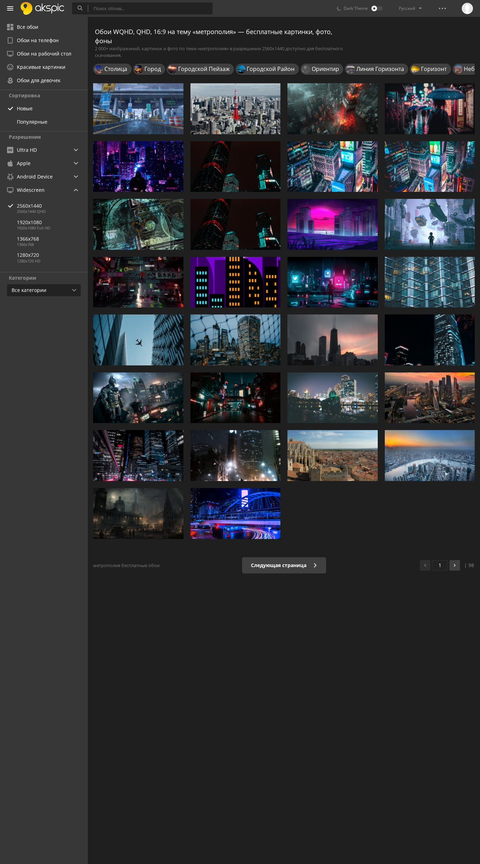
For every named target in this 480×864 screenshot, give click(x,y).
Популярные (32, 121)
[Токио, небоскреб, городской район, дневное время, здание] (235, 108)
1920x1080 (29, 222)
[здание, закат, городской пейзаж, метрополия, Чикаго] (332, 339)
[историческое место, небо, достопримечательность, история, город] (332, 455)
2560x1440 (29, 205)
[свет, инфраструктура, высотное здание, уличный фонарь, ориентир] (138, 455)
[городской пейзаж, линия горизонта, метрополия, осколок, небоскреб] (235, 339)
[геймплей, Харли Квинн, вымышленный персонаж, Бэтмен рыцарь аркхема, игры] (138, 397)
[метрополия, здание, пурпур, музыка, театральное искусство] (332, 282)
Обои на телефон (38, 40)
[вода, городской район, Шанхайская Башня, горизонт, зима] (430, 455)
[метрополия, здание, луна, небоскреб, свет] (235, 282)
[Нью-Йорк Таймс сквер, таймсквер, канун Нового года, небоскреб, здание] (430, 166)
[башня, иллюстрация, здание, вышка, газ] (332, 108)
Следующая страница (279, 565)
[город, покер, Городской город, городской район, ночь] (430, 339)
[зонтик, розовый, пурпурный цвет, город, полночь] (430, 108)
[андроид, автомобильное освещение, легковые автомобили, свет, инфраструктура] (138, 282)
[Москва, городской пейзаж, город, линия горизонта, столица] (430, 397)
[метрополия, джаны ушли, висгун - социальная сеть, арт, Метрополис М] (138, 166)
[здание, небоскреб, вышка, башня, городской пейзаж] (235, 224)
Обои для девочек (38, 80)
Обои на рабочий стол (44, 53)
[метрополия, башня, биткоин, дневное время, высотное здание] (138, 339)
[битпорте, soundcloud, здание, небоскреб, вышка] (235, 166)
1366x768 (28, 238)
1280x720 (28, 255)
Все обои (27, 27)
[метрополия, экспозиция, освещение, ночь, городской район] (235, 513)
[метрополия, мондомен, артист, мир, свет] (430, 224)
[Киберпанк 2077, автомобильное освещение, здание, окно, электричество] (235, 397)
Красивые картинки (41, 67)
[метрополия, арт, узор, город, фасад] (138, 224)
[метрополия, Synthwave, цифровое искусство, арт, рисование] (332, 224)
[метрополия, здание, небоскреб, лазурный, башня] (430, 282)
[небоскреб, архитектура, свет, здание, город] (235, 455)
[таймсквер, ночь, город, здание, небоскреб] (332, 166)
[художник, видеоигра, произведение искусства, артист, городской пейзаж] (138, 513)
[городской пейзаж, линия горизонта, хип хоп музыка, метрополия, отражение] (332, 397)
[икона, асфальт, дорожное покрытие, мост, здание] (138, 108)
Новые (25, 108)
